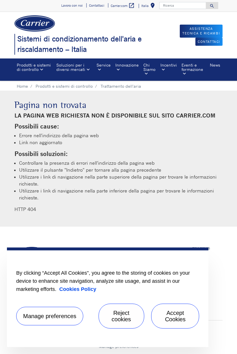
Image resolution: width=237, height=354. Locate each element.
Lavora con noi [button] (72, 5)
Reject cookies (121, 316)
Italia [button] (149, 6)
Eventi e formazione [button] (192, 67)
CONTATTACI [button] (209, 42)
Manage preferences (49, 316)
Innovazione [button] (127, 65)
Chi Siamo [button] (149, 67)
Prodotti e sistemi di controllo (64, 86)
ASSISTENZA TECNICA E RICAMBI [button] (201, 31)
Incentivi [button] (168, 65)
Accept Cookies (175, 316)
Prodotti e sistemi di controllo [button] (34, 67)
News (215, 65)
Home (22, 86)
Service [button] (104, 65)
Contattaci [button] (96, 5)
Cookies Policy (77, 289)
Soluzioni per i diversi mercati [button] (70, 67)
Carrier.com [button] (123, 5)
